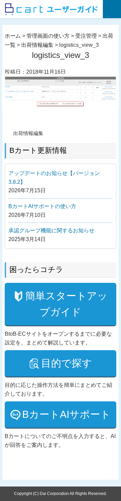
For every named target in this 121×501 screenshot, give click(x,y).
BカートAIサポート (66, 414)
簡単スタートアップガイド (66, 304)
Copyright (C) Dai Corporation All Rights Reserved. (60, 493)
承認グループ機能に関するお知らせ (51, 230)
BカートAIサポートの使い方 (42, 206)
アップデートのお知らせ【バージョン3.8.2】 (54, 177)
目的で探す (66, 363)
